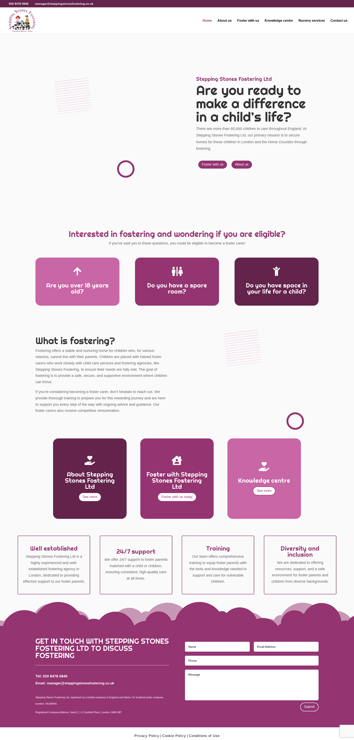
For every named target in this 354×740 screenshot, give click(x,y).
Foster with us (248, 20)
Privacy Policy (146, 736)
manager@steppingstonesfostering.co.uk (80, 683)
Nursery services (311, 20)
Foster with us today (177, 497)
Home (207, 20)
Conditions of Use (204, 736)
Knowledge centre (279, 20)
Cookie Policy (174, 736)
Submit (309, 707)
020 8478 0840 (18, 3)
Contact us (338, 20)
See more (90, 497)
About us (224, 20)
